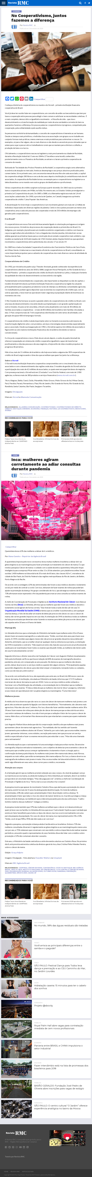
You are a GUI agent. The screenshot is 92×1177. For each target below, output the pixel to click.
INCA (20, 869)
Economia (35, 409)
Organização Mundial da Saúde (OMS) (26, 871)
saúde (31, 873)
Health (14, 869)
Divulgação (18, 392)
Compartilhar (39, 99)
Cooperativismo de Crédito (68, 407)
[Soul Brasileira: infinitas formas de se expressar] (46, 436)
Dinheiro (26, 409)
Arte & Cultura (28, 1171)
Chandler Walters (43, 858)
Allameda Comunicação (31, 397)
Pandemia (61, 871)
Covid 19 (59, 868)
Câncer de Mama (35, 868)
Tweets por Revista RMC (15, 1157)
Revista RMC (28, 25)
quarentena (10, 873)
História (53, 409)
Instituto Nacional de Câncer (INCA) (39, 869)
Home (6, 1171)
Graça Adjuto (17, 852)
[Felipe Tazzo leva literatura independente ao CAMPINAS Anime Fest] (18, 436)
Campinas (23, 868)
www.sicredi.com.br (66, 375)
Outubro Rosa (50, 871)
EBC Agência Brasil (21, 863)
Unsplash (58, 858)
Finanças (44, 409)
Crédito (8, 409)
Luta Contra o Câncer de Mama (70, 869)
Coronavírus (49, 868)
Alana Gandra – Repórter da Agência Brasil (27, 556)
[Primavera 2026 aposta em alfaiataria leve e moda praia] (74, 436)
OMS (7, 871)
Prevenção (71, 871)
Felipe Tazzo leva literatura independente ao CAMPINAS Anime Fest (16, 441)
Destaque (17, 409)
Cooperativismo (48, 407)
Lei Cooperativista (66, 409)
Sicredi (16, 397)
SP (35, 873)
